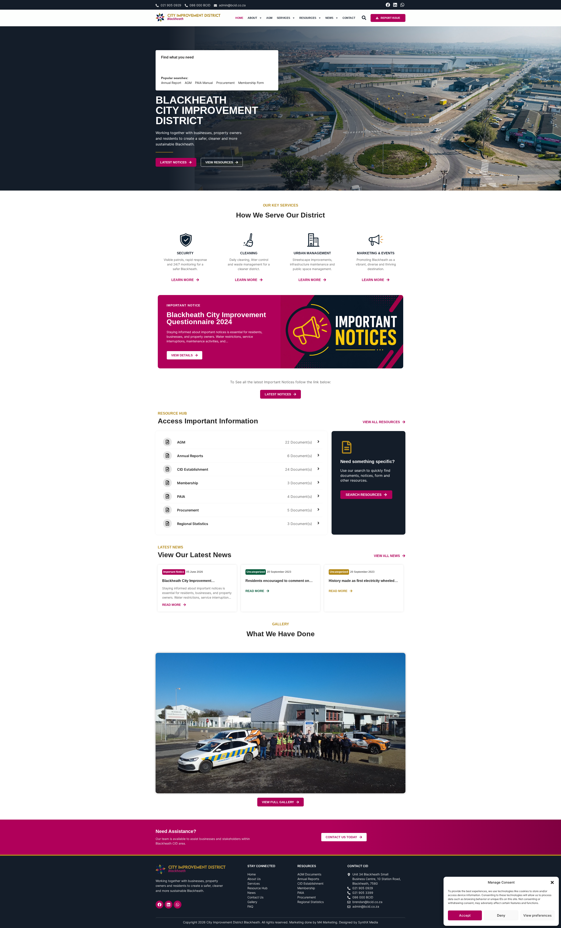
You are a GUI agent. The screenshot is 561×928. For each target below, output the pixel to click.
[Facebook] (388, 5)
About (252, 17)
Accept (465, 915)
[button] (552, 882)
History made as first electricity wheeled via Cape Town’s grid (361, 582)
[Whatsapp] (402, 5)
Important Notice (173, 571)
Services (283, 17)
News (329, 17)
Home (239, 17)
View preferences (537, 915)
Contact (349, 17)
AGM (269, 17)
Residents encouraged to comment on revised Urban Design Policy (277, 582)
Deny (501, 915)
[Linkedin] (395, 5)
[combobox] (204, 68)
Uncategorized (256, 571)
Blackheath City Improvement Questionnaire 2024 (186, 582)
